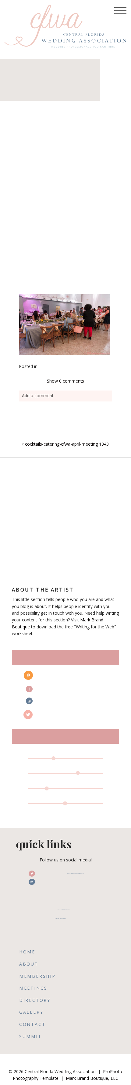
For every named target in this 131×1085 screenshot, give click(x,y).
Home (27, 952)
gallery (31, 1012)
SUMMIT (30, 1036)
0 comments (65, 381)
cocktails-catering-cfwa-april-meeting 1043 (67, 444)
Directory (35, 1000)
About (28, 964)
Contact (32, 1024)
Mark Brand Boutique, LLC (92, 1078)
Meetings (33, 988)
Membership (37, 976)
